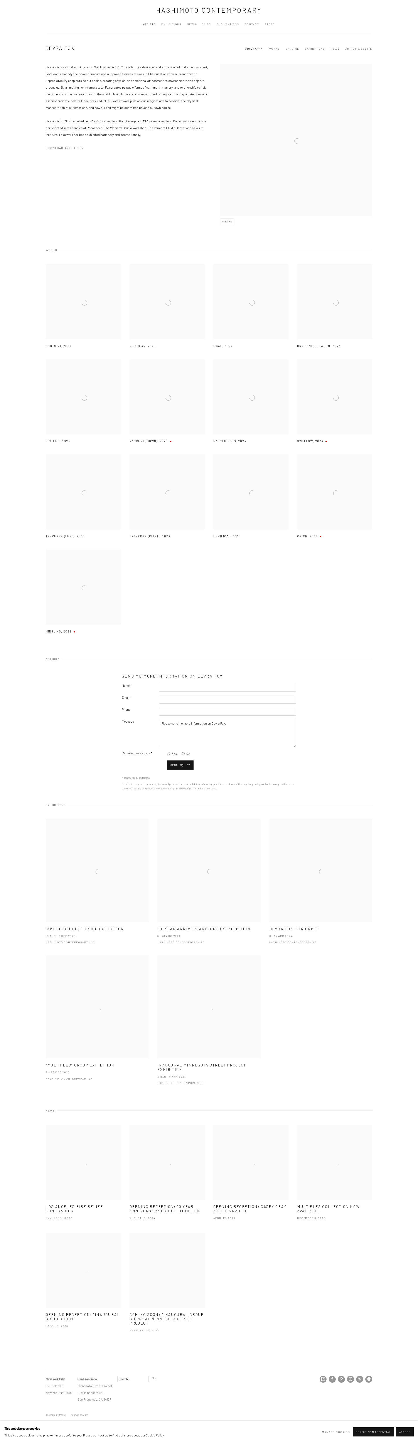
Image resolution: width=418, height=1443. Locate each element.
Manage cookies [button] (336, 1432)
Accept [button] (404, 1432)
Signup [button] (169, 751)
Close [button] (258, 699)
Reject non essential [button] (373, 1432)
